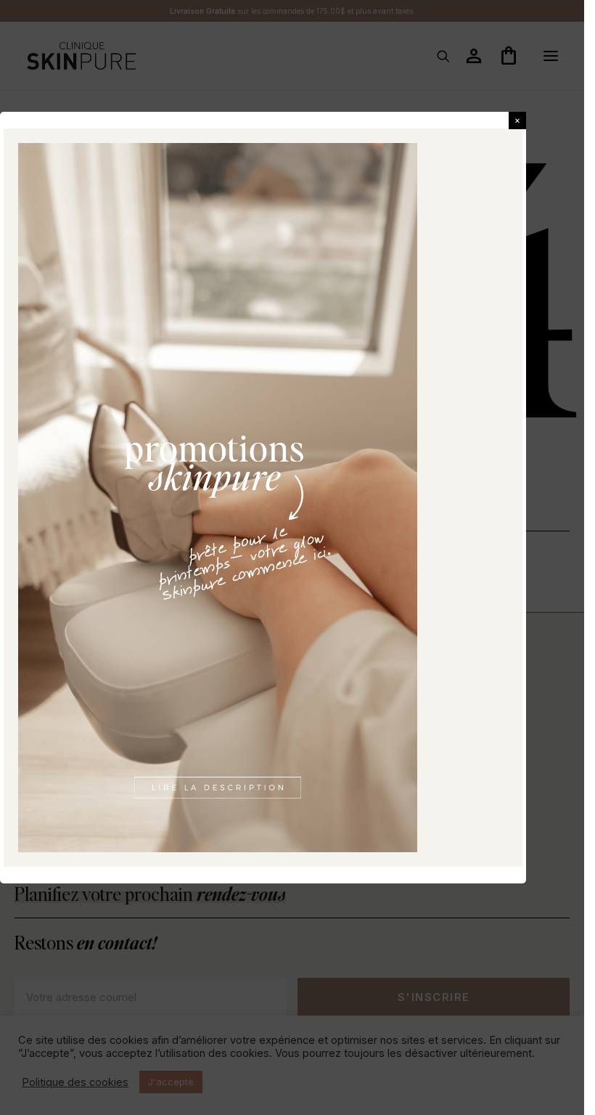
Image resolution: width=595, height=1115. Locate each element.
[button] (517, 120)
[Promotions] (217, 498)
